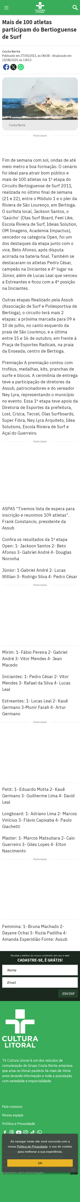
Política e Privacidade (18, 1123)
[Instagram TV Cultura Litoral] (25, 1132)
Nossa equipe (12, 1115)
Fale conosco (12, 1106)
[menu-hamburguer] (6, 7)
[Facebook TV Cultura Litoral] (5, 1132)
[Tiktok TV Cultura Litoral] (32, 1132)
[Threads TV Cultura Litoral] (12, 1132)
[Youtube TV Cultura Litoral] (19, 1132)
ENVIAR (68, 993)
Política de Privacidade (32, 1146)
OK (40, 1163)
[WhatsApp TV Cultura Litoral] (39, 1132)
